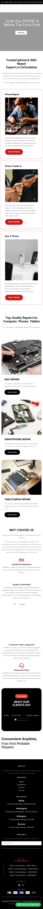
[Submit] (38, 843)
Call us (21, 859)
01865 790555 (31, 866)
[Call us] (21, 853)
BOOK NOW (21, 32)
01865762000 (33, 869)
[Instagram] (22, 885)
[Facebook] (19, 885)
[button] (28, 905)
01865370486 (32, 872)
